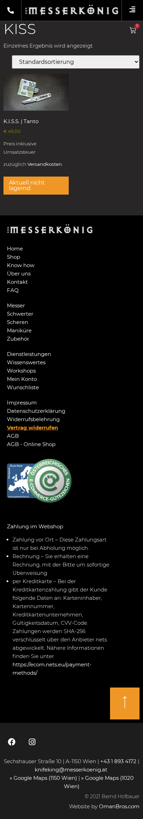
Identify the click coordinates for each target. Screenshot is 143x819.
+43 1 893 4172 (118, 761)
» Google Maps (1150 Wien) (44, 778)
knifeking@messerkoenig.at (72, 769)
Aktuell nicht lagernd (27, 185)
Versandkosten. (45, 164)
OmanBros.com (119, 806)
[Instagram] (32, 741)
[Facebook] (11, 741)
